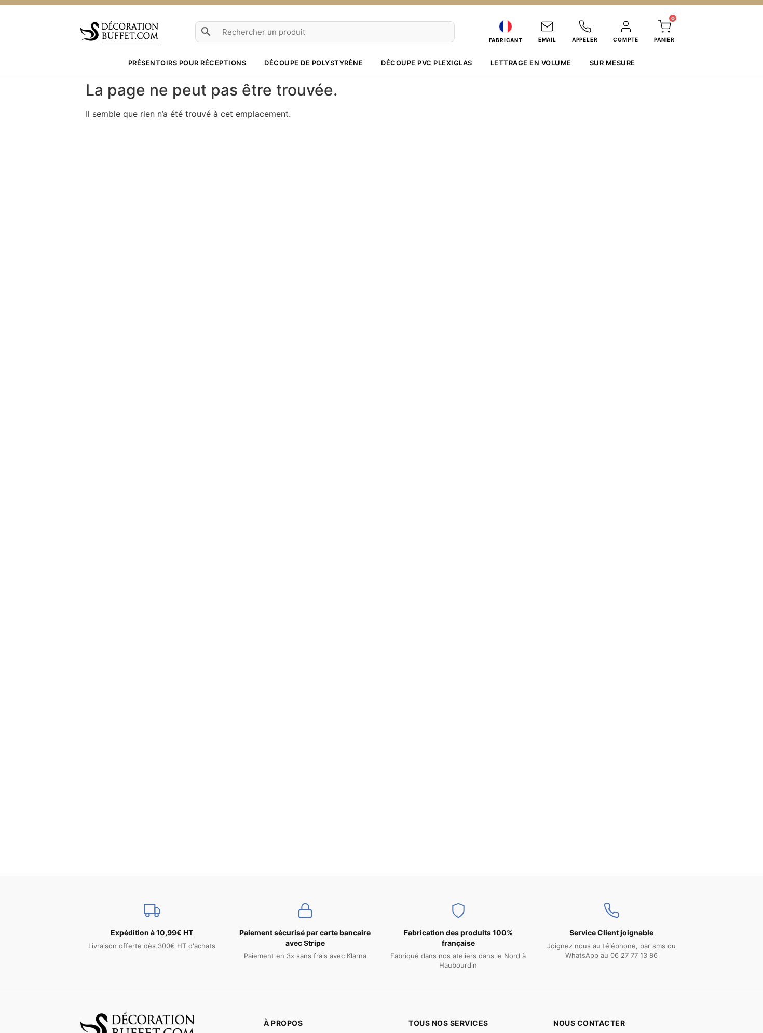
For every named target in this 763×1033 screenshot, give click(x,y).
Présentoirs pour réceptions (187, 63)
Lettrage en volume (531, 63)
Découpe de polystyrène (313, 63)
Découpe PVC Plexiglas (426, 63)
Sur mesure (612, 63)
